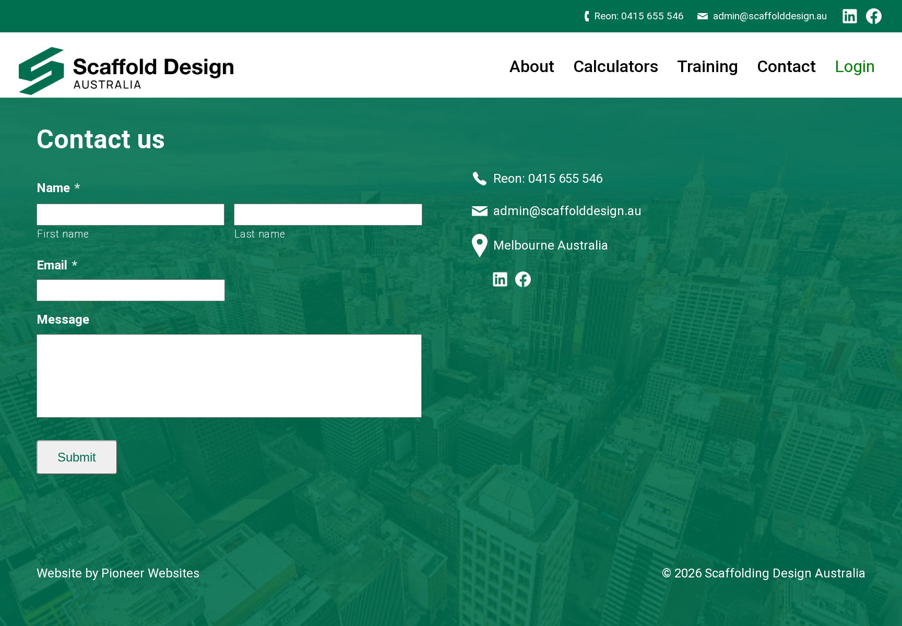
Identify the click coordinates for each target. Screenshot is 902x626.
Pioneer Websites (150, 573)
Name (58, 188)
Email (57, 265)
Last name (259, 234)
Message (63, 319)
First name (63, 234)
